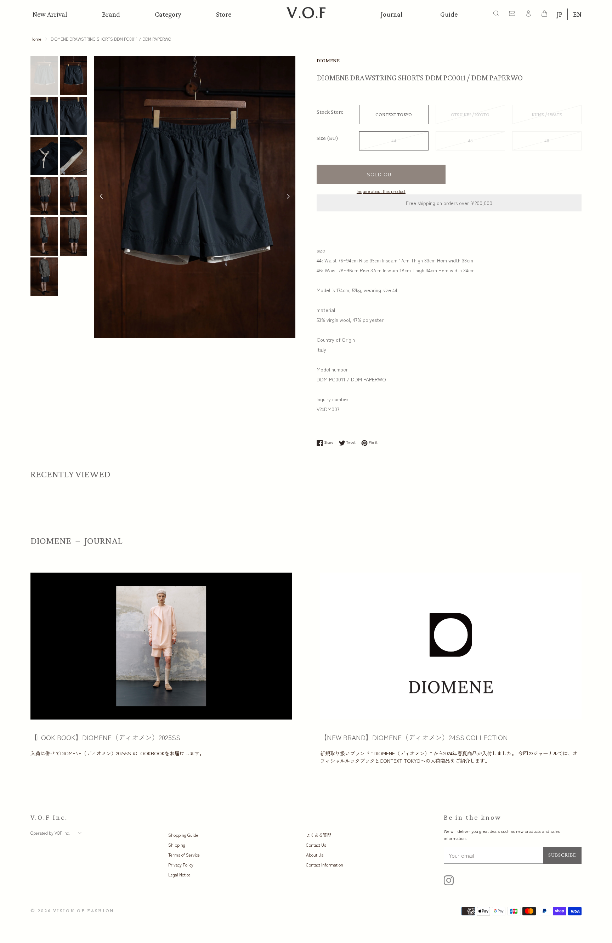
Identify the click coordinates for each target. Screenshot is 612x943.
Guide (449, 14)
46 (470, 141)
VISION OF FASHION (83, 910)
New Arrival (50, 14)
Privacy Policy (180, 865)
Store (223, 14)
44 (393, 141)
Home (35, 39)
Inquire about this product (381, 191)
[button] (288, 197)
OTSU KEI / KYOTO (470, 114)
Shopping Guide (183, 835)
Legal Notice (179, 874)
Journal (392, 14)
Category (168, 14)
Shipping (176, 845)
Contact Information (324, 865)
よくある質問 (319, 835)
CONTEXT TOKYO (393, 114)
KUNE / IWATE (547, 114)
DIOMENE (328, 60)
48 (546, 141)
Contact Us (316, 845)
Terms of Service (184, 855)
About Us (314, 855)
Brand (111, 14)
